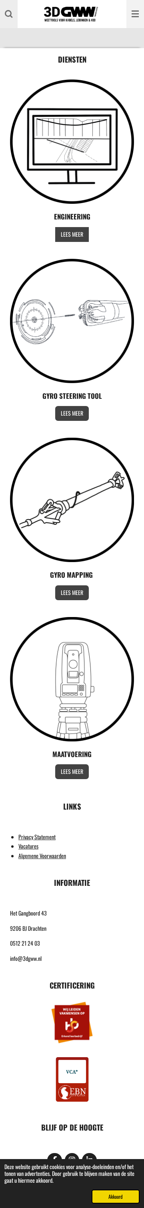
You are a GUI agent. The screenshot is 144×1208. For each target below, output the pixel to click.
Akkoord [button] (115, 1196)
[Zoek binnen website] (9, 14)
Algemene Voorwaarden (42, 855)
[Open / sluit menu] (135, 14)
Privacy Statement (37, 836)
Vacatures (28, 846)
